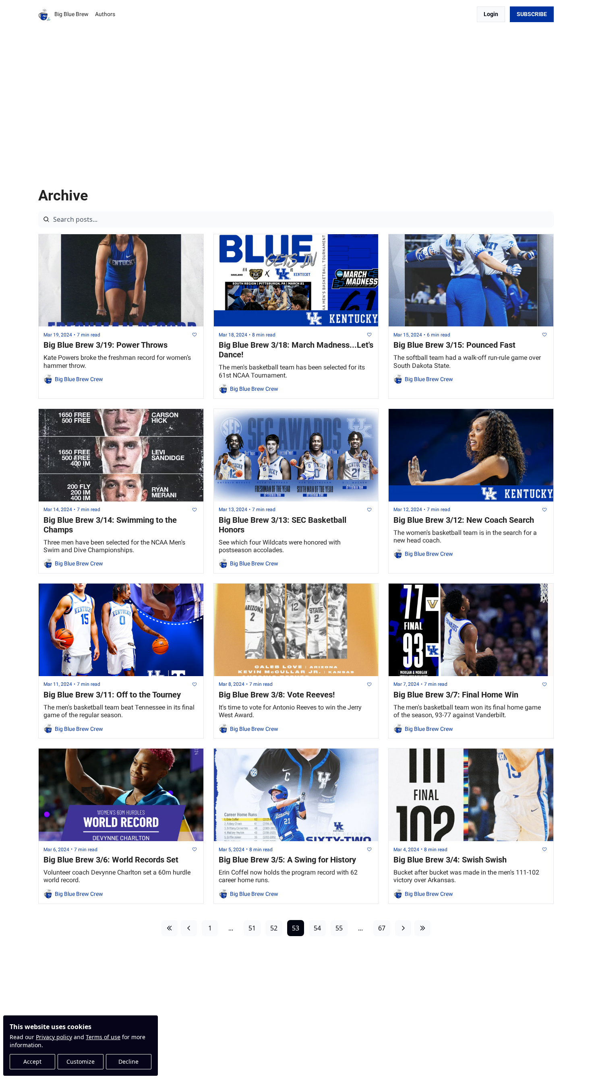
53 (295, 928)
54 (317, 928)
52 (273, 928)
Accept (32, 1061)
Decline (128, 1061)
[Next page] (403, 928)
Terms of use (103, 1037)
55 (339, 928)
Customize (80, 1061)
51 (252, 928)
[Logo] (44, 14)
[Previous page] (189, 928)
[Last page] (422, 928)
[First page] (169, 928)
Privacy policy (54, 1037)
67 (381, 928)
